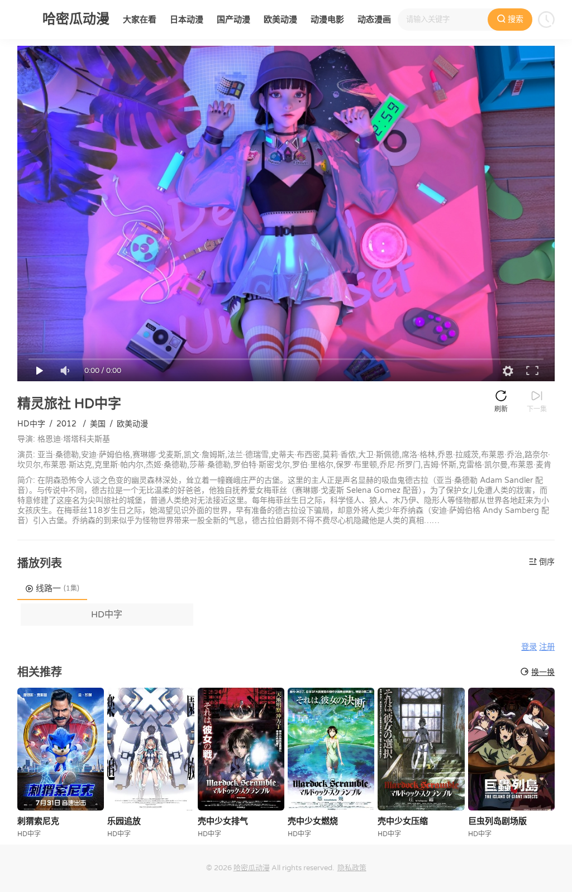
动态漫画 (374, 20)
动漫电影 (327, 20)
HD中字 (106, 614)
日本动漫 (186, 20)
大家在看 (139, 20)
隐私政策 (351, 868)
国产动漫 (233, 20)
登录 (529, 647)
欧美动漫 (280, 20)
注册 (547, 647)
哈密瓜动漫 (251, 868)
